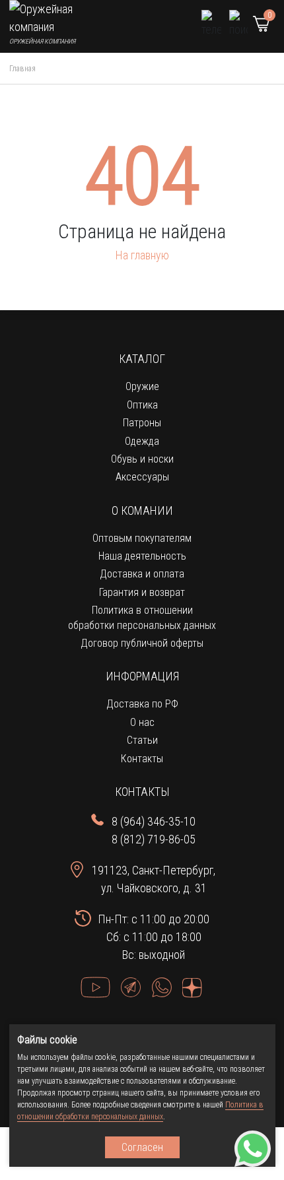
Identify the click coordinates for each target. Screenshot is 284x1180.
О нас (142, 722)
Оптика (142, 405)
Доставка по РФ (142, 704)
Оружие (142, 386)
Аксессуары (142, 477)
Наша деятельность (142, 556)
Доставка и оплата (142, 574)
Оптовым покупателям (142, 538)
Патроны (142, 422)
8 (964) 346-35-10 (153, 821)
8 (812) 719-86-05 (153, 839)
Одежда (142, 441)
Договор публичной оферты (142, 643)
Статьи (142, 740)
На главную (142, 255)
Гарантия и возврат (142, 592)
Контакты (142, 758)
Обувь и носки (142, 459)
